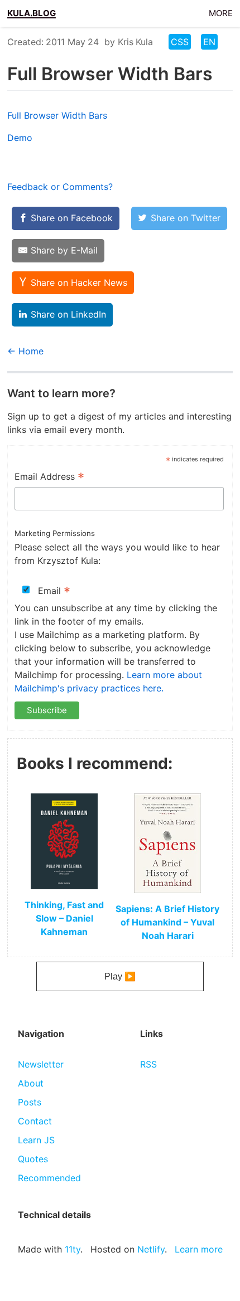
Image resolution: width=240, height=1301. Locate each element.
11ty (72, 1249)
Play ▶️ (120, 976)
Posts (29, 1102)
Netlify (151, 1249)
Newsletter (41, 1064)
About (31, 1083)
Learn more (199, 1249)
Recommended (49, 1177)
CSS (180, 41)
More (221, 11)
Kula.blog (31, 11)
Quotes (33, 1158)
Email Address (49, 477)
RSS (148, 1064)
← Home (25, 351)
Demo (19, 137)
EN (209, 41)
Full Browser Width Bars (57, 115)
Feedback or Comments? (60, 186)
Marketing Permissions (55, 533)
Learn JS (36, 1140)
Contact (35, 1121)
